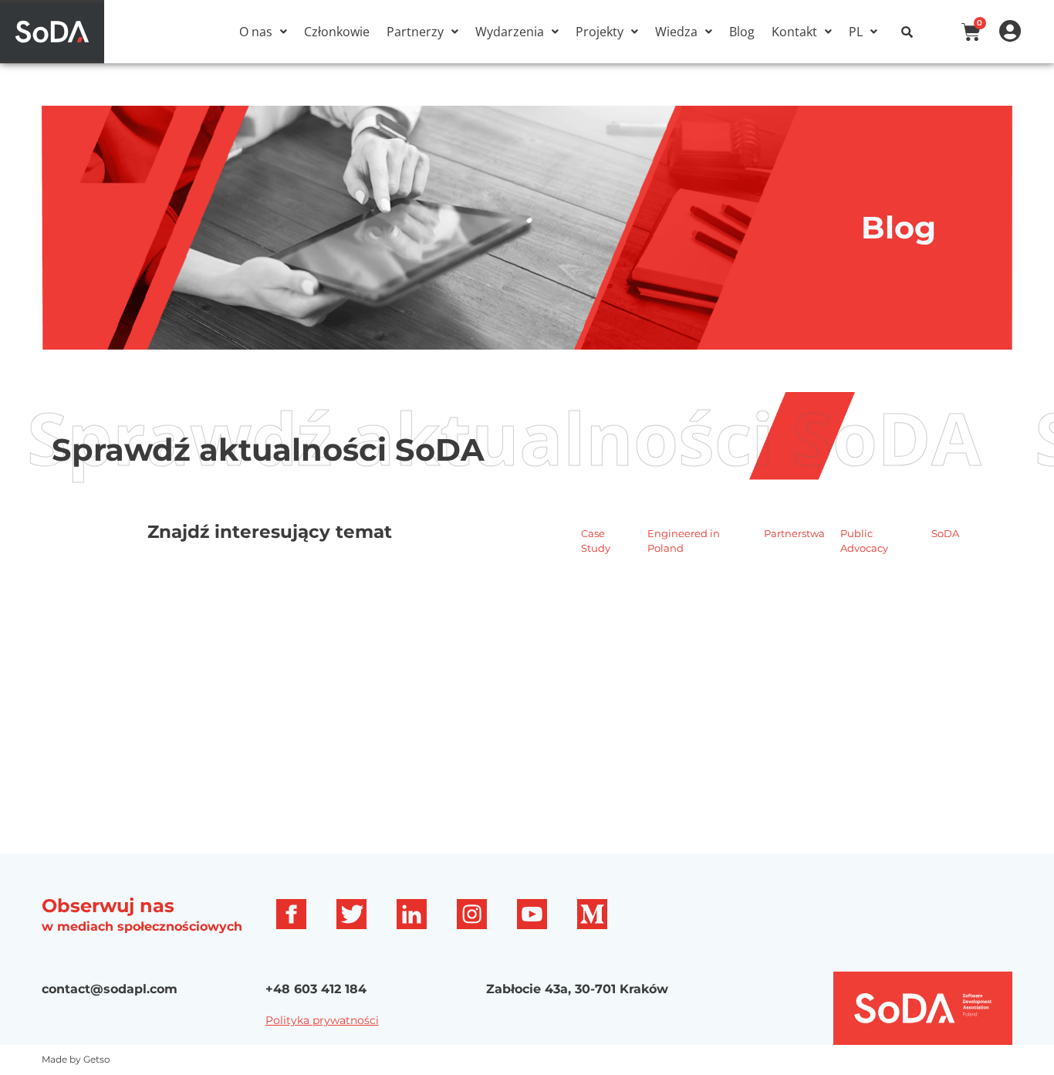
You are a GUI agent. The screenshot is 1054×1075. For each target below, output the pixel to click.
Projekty (599, 31)
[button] (263, 31)
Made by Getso (76, 1059)
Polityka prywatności (322, 1020)
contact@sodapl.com (109, 989)
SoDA (945, 533)
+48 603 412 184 (316, 989)
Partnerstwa (794, 533)
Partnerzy (415, 31)
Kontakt (794, 31)
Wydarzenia (509, 31)
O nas (255, 31)
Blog (742, 31)
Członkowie (337, 31)
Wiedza (676, 31)
